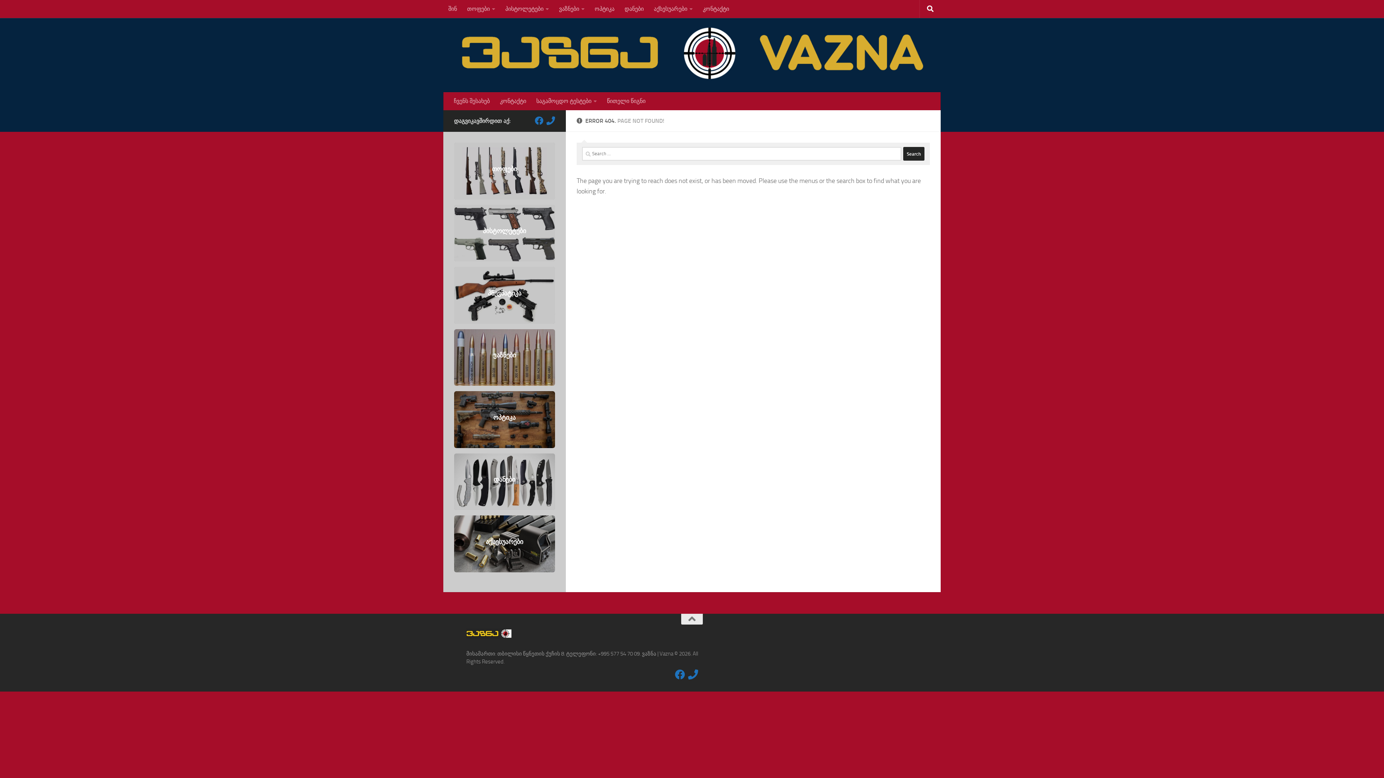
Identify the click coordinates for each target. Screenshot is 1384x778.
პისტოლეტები (524, 8)
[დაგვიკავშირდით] (550, 120)
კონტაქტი (716, 8)
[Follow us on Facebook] (539, 120)
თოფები (478, 8)
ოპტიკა (605, 8)
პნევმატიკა (505, 293)
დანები (634, 8)
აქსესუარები (670, 8)
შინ (452, 8)
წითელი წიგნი (626, 101)
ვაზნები (569, 8)
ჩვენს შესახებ (472, 101)
